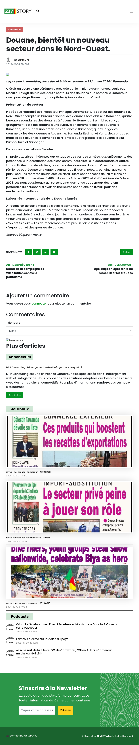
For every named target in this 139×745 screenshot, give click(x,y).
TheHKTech (103, 736)
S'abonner (65, 710)
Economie (14, 29)
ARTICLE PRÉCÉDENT (20, 265)
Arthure (24, 59)
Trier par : (13, 323)
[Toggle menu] (132, 11)
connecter (39, 303)
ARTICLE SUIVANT (120, 265)
